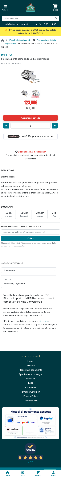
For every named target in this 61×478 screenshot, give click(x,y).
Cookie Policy (30, 400)
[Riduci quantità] (6, 125)
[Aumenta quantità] (55, 125)
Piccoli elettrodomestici (20, 40)
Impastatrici (10, 43)
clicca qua (43, 321)
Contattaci (30, 387)
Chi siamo (30, 365)
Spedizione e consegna (30, 374)
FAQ (30, 383)
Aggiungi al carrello (30, 117)
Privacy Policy (30, 396)
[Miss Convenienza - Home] (30, 8)
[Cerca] (56, 18)
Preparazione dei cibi (46, 40)
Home (30, 361)
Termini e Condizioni (30, 391)
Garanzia (30, 378)
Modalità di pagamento (30, 370)
